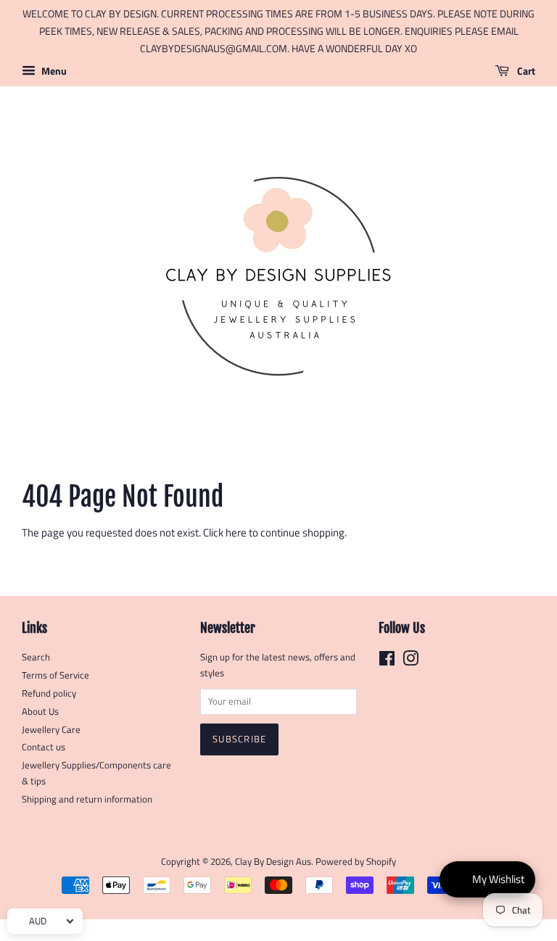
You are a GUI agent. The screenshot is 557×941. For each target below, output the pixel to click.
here (236, 532)
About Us (40, 711)
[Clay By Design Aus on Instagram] (410, 661)
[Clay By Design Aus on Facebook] (387, 661)
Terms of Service (55, 675)
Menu (53, 71)
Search (36, 657)
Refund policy (49, 693)
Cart (525, 71)
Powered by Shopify (355, 862)
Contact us (43, 747)
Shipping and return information (87, 799)
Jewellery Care (51, 730)
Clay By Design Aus (273, 862)
